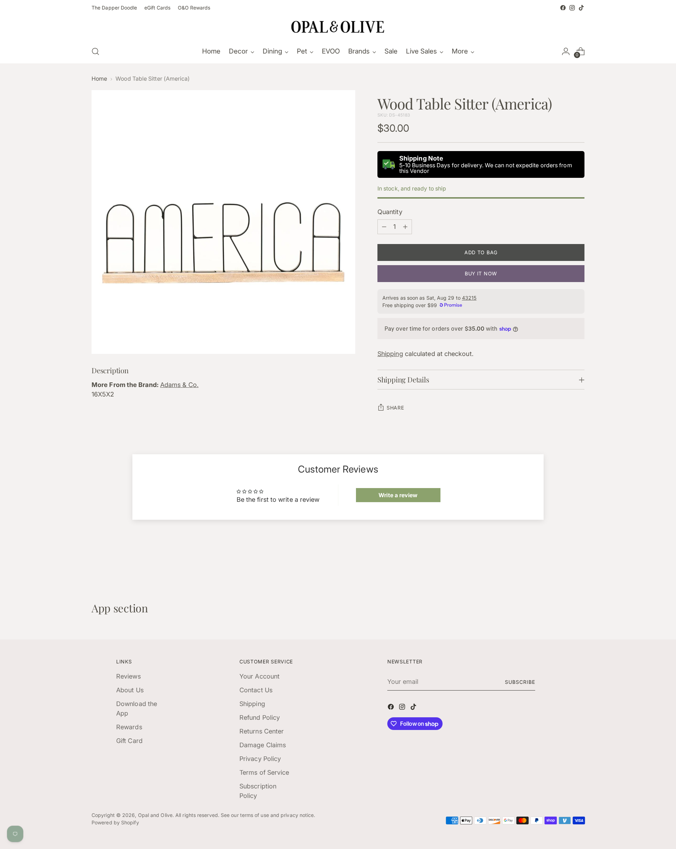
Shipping (390, 353)
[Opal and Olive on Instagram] (572, 8)
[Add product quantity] (405, 227)
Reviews (128, 676)
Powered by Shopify (115, 822)
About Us (130, 690)
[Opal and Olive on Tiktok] (581, 8)
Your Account (259, 676)
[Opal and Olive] (338, 26)
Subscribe (520, 682)
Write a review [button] (398, 495)
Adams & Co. (179, 384)
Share (395, 408)
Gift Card (129, 740)
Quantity (389, 212)
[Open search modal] (95, 51)
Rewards (129, 727)
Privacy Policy (260, 758)
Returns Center (261, 731)
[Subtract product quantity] (384, 227)
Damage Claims (262, 745)
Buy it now (481, 273)
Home (99, 78)
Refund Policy (259, 717)
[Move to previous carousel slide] (562, 564)
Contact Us (256, 690)
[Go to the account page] (566, 51)
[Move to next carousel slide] (578, 564)
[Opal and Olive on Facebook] (563, 8)
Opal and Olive (155, 815)
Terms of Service (264, 772)
